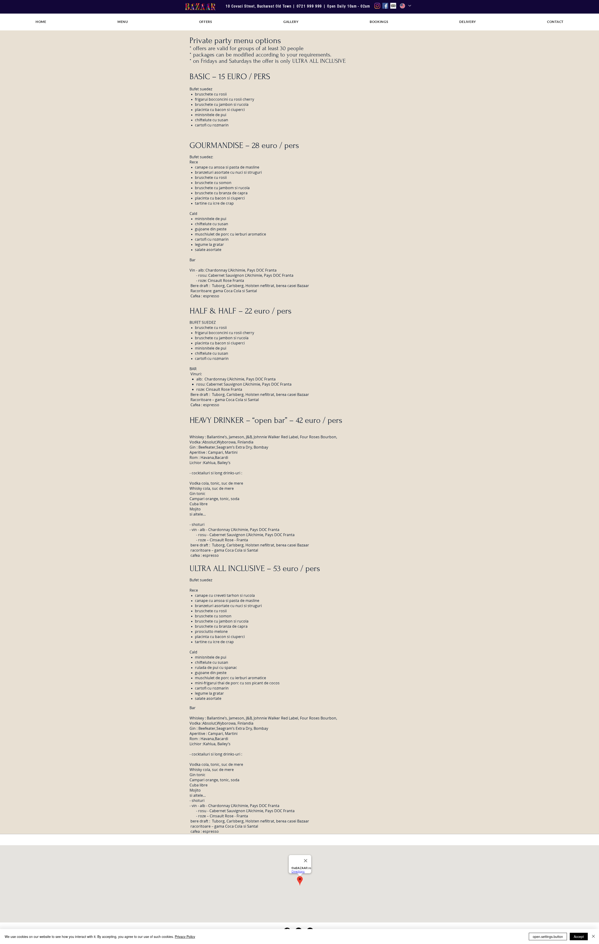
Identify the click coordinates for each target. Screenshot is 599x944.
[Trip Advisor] (393, 6)
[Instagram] (377, 6)
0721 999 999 (309, 6)
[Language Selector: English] (405, 5)
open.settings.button (548, 936)
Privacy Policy (185, 936)
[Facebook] (385, 6)
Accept (579, 936)
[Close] (593, 936)
